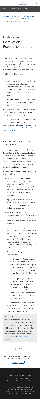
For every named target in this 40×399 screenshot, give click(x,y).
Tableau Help (9, 16)
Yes (14, 362)
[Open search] (36, 3)
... (3, 19)
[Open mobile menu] (4, 2)
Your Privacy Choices (23, 384)
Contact (24, 381)
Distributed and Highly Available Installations (20, 19)
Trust (17, 381)
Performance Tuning (18, 115)
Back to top (20, 348)
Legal (10, 375)
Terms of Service (19, 375)
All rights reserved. (28, 387)
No (21, 362)
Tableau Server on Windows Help (25, 16)
